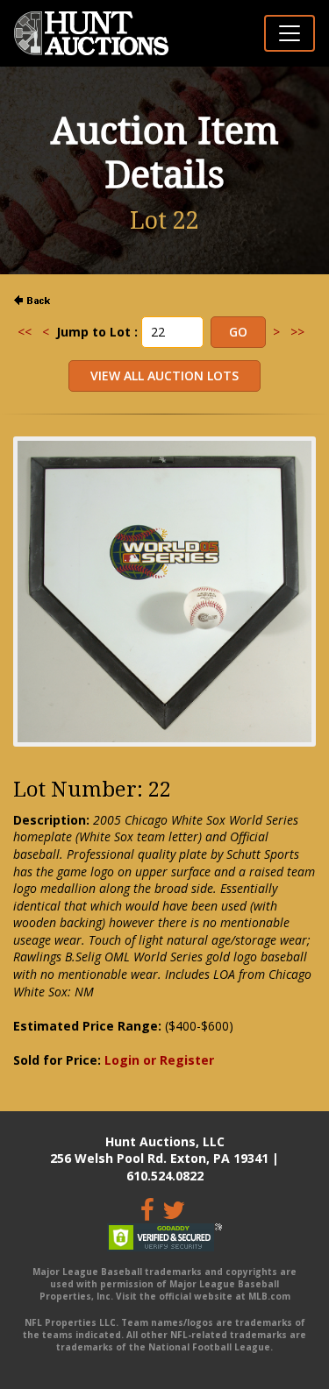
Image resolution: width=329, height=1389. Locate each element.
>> (297, 331)
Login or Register (159, 1060)
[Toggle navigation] (289, 33)
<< (25, 331)
